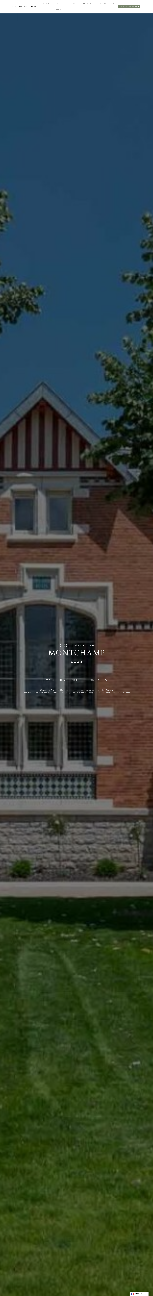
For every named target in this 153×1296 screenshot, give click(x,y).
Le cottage (57, 6)
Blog (113, 3)
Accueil (45, 3)
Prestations (71, 3)
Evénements (86, 3)
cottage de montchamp (22, 6)
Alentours (101, 3)
